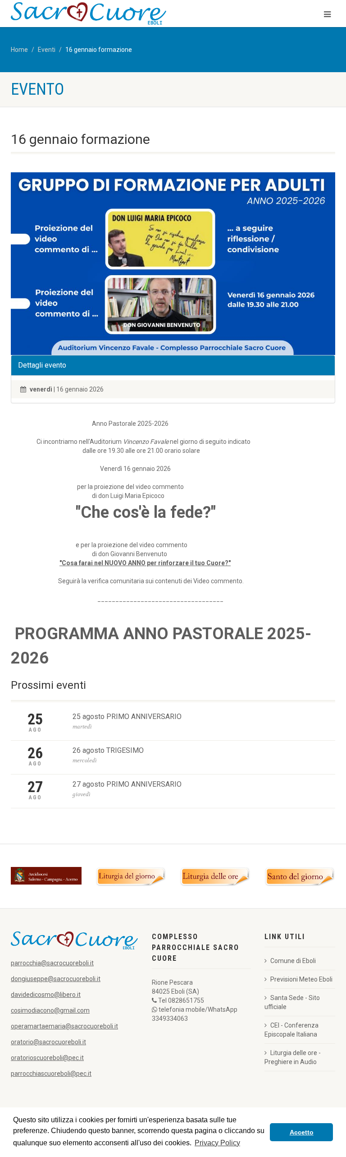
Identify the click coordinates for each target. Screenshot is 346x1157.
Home (19, 49)
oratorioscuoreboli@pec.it (47, 1057)
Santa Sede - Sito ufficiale (292, 1002)
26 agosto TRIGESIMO (108, 750)
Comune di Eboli (293, 960)
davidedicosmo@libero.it (46, 994)
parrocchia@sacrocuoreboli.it (52, 963)
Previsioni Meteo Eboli (301, 979)
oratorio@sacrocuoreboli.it (48, 1042)
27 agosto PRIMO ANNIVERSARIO (127, 784)
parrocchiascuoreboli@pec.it (51, 1073)
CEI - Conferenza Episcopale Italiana (291, 1030)
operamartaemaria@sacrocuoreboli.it (64, 1026)
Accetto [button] (302, 1132)
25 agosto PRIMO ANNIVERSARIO (127, 716)
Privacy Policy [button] (217, 1143)
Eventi (46, 49)
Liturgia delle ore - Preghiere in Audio (292, 1057)
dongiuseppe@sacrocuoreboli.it (55, 978)
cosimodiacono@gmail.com (50, 1010)
